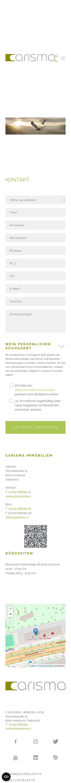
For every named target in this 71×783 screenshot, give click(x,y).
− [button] (10, 614)
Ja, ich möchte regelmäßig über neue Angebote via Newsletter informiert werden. (38, 405)
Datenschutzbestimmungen (35, 390)
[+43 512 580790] (56, 55)
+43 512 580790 (17, 492)
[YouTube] (15, 757)
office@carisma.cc (17, 517)
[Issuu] (56, 757)
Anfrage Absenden (35, 427)
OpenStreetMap (46, 665)
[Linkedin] (35, 757)
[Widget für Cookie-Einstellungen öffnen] (6, 776)
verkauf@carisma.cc (18, 496)
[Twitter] (56, 741)
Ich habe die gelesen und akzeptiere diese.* (37, 390)
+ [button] (10, 608)
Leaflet (32, 665)
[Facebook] (15, 741)
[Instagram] (35, 741)
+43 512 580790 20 (19, 508)
